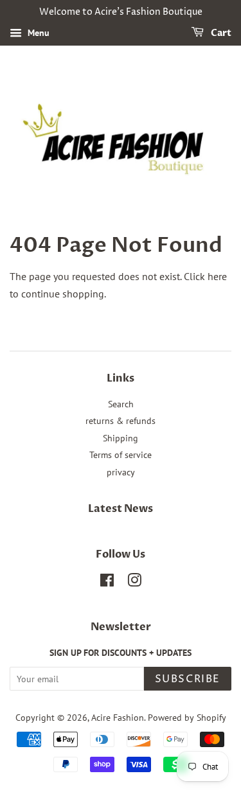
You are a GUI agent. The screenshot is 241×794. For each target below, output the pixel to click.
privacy (121, 472)
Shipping (120, 438)
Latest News (120, 509)
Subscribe (187, 679)
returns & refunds (120, 421)
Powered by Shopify (187, 717)
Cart (220, 33)
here (217, 276)
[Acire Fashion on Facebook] (107, 582)
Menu (37, 33)
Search (121, 404)
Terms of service (120, 455)
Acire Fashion (117, 717)
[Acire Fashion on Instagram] (134, 582)
